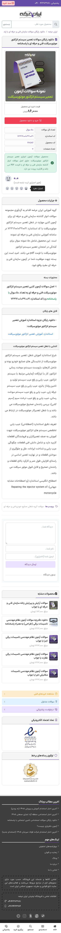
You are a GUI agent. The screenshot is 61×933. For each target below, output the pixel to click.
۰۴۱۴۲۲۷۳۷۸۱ (14, 901)
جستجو (6, 24)
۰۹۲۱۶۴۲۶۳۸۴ (14, 906)
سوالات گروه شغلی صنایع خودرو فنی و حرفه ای (24, 506)
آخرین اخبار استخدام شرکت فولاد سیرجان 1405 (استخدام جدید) (29, 832)
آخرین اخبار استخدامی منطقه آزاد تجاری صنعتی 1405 (34, 814)
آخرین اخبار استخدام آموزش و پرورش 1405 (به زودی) (34, 808)
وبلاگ (54, 858)
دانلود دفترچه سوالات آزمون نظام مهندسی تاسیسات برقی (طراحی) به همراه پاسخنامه (26, 622)
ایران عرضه (52, 31)
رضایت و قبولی (50, 852)
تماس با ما (52, 870)
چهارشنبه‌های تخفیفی (48, 846)
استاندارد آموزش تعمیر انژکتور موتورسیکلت (30, 334)
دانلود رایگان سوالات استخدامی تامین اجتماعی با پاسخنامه (32, 820)
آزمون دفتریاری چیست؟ (47, 826)
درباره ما (53, 864)
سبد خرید (7, 3)
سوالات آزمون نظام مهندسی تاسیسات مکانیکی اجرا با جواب (29, 673)
